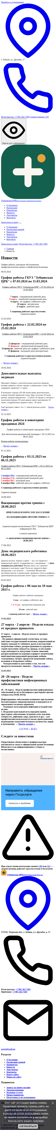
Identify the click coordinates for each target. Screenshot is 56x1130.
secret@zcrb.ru (8, 1049)
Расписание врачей (15, 229)
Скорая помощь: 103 (39, 117)
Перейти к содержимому (12, 2)
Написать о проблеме (20, 803)
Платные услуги (15, 1092)
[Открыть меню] (20, 223)
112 (48, 866)
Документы (12, 215)
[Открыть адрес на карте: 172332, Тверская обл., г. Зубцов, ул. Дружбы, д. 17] (28, 929)
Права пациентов (15, 1095)
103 (40, 866)
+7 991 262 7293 (19, 992)
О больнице (12, 205)
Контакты (11, 218)
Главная (10, 249)
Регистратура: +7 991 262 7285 (15, 117)
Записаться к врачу (10, 222)
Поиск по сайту (14, 1077)
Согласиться (28, 1126)
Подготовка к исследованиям (21, 1097)
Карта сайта (13, 1074)
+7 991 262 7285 (23, 989)
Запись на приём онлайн (18, 1087)
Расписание (12, 208)
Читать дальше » (10, 363)
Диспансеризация (15, 1090)
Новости (11, 213)
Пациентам (12, 210)
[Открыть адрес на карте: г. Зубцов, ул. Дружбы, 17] (28, 57)
